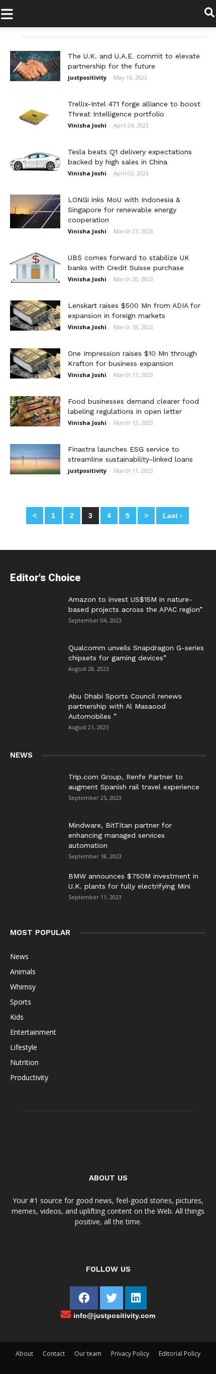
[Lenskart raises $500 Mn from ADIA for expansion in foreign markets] (35, 328)
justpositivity (87, 77)
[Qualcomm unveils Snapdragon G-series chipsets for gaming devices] (35, 658)
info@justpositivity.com (114, 1315)
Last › (172, 516)
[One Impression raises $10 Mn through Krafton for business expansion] (35, 376)
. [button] (215, 13)
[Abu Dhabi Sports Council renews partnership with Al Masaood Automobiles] (35, 703)
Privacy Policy (130, 1353)
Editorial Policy (179, 1353)
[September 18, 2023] (35, 835)
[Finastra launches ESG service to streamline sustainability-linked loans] (35, 472)
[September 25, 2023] (35, 787)
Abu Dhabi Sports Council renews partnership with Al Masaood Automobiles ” (125, 706)
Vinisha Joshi (87, 125)
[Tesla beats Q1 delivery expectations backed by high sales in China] (35, 174)
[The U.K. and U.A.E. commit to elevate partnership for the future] (35, 79)
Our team (87, 1353)
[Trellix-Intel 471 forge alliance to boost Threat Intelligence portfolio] (35, 126)
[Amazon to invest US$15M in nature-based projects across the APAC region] (35, 609)
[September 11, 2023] (35, 886)
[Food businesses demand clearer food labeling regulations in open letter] (35, 424)
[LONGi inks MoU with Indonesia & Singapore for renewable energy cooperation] (35, 226)
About (24, 1353)
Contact (54, 1353)
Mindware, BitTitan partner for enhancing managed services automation (120, 835)
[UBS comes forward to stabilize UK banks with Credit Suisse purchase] (35, 280)
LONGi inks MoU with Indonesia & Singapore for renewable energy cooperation (124, 210)
